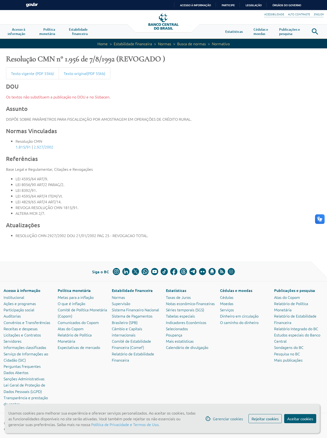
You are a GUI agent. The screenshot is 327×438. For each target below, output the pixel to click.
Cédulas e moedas (236, 290)
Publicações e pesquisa (294, 290)
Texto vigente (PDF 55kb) (32, 73)
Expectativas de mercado (79, 347)
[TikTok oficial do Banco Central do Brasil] (164, 271)
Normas (164, 43)
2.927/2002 (43, 146)
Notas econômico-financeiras (190, 303)
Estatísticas (176, 290)
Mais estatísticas (180, 341)
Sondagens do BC (289, 347)
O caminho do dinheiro (239, 322)
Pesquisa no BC (287, 353)
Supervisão (121, 303)
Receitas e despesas (21, 328)
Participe (228, 5)
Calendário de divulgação (187, 347)
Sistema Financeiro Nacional (135, 309)
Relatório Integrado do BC (296, 328)
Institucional (14, 297)
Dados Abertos (16, 372)
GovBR (32, 5)
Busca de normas (191, 43)
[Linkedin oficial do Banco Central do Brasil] (126, 271)
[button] (16, 32)
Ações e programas (20, 303)
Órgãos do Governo (286, 5)
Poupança (174, 334)
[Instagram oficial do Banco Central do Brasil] (116, 271)
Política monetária (74, 290)
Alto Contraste (299, 14)
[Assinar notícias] (212, 271)
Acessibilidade (274, 14)
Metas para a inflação (76, 297)
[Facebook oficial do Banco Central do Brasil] (173, 271)
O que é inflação (71, 303)
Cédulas (226, 297)
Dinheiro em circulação (239, 316)
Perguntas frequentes (22, 366)
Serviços (227, 309)
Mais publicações (288, 360)
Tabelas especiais (180, 316)
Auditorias (12, 316)
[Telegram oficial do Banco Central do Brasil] (193, 271)
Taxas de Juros (178, 297)
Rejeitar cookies (265, 418)
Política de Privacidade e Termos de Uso (124, 424)
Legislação (254, 5)
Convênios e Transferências (27, 322)
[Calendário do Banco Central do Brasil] (231, 271)
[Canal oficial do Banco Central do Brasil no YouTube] (154, 271)
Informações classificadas (25, 347)
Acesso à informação (22, 290)
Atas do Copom (71, 328)
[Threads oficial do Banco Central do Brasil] (183, 271)
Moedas (226, 303)
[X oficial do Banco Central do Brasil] (135, 271)
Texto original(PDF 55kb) (84, 73)
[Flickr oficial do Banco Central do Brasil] (202, 271)
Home (102, 43)
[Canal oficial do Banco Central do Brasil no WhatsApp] (145, 271)
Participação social (19, 309)
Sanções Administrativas (24, 378)
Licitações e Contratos (22, 334)
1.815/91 (23, 146)
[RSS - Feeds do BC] (221, 271)
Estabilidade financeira (133, 43)
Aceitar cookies (300, 418)
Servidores (13, 341)
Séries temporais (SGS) (185, 309)
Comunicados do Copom (78, 322)
